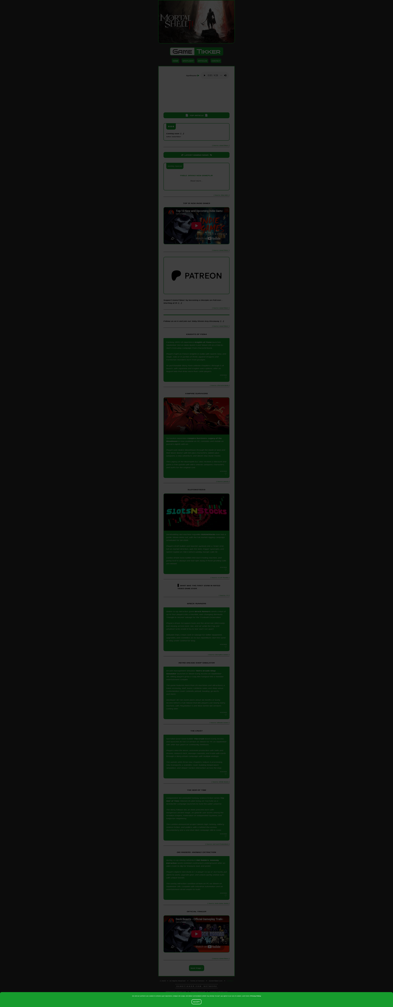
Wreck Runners (202, 611)
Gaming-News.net (198, 991)
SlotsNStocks (208, 534)
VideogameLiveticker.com (176, 991)
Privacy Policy (255, 996)
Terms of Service (197, 981)
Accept (196, 1002)
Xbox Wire (196, 186)
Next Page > (197, 968)
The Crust (199, 738)
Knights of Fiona (203, 342)
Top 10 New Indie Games (196, 203)
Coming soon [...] (175, 135)
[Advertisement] (196, 95)
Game (196, 51)
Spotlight (188, 60)
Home (175, 60)
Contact (216, 60)
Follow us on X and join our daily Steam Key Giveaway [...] (193, 321)
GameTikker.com (215, 981)
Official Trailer (196, 911)
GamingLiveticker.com (218, 991)
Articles (202, 60)
